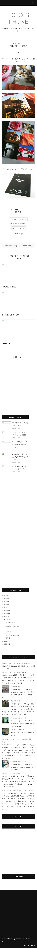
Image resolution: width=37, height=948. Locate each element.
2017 (6, 605)
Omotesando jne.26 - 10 (18, 761)
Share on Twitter (19, 224)
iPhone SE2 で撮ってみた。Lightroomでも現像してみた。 (20, 456)
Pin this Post (20, 228)
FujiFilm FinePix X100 (12, 635)
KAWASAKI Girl (9, 287)
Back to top (29, 945)
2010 (6, 641)
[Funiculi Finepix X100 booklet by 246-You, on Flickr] (18, 89)
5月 (7, 620)
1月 (7, 638)
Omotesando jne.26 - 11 (18, 686)
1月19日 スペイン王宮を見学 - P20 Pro (20, 424)
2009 (6, 644)
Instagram (7, 343)
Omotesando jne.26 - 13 (18, 718)
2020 (6, 596)
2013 (6, 611)
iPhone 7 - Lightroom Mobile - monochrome (16, 663)
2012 (6, 614)
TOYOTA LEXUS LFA (10, 315)
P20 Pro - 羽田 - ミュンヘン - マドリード (20, 467)
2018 (6, 602)
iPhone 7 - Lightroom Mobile (11, 773)
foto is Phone (18, 18)
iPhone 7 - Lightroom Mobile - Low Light (14, 672)
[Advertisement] (17, 530)
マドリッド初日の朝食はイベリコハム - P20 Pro (20, 433)
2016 (6, 608)
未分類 (21, 234)
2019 (6, 599)
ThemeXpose (20, 939)
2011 (6, 617)
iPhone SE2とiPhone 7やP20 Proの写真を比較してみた (20, 444)
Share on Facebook (19, 219)
